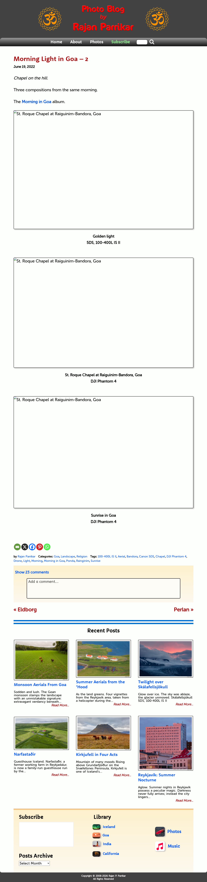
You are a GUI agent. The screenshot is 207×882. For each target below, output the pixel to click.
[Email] (17, 547)
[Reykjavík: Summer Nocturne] (165, 743)
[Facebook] (32, 547)
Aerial (121, 556)
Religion (81, 556)
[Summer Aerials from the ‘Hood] (103, 659)
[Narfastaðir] (41, 733)
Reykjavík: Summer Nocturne (156, 777)
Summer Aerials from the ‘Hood (100, 684)
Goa (56, 556)
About (76, 42)
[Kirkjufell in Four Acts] (103, 733)
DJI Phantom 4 (176, 556)
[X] (24, 547)
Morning (37, 561)
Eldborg (27, 609)
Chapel (160, 556)
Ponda (70, 561)
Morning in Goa (54, 561)
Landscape (68, 556)
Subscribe (120, 42)
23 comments (32, 572)
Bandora (132, 556)
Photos (96, 42)
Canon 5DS (146, 556)
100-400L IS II (107, 556)
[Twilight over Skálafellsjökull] (165, 659)
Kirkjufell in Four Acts (97, 754)
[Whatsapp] (47, 547)
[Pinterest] (39, 547)
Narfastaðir (25, 754)
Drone (18, 561)
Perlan (181, 609)
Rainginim (82, 561)
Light (26, 561)
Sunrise (95, 561)
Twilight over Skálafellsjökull (153, 684)
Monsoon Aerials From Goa (40, 684)
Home (56, 42)
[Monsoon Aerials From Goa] (41, 660)
